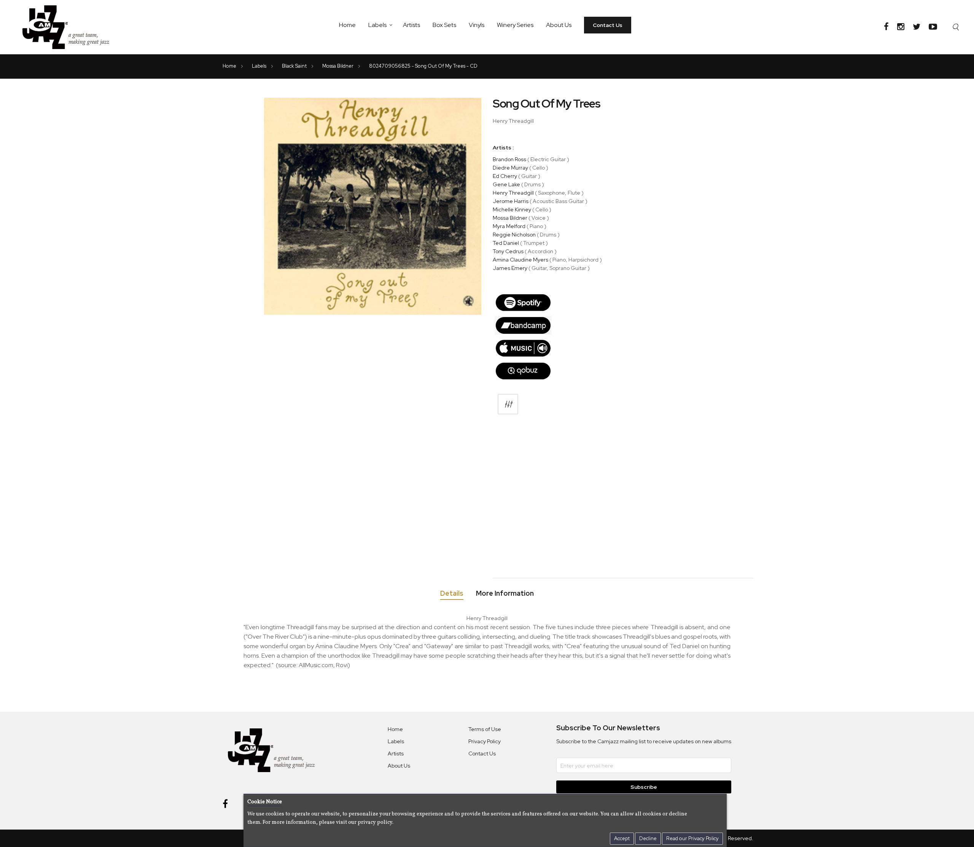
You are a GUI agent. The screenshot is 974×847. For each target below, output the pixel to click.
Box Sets (444, 25)
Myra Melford (509, 226)
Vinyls (476, 25)
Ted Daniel (506, 243)
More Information (505, 593)
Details (451, 593)
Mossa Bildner (338, 66)
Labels (377, 25)
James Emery (510, 268)
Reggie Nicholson (514, 234)
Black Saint (295, 66)
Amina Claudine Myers (520, 259)
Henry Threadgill (513, 192)
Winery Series (515, 25)
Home (347, 25)
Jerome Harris (510, 201)
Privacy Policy (484, 741)
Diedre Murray (510, 167)
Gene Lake (506, 184)
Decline (648, 838)
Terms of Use (484, 729)
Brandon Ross (509, 159)
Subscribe (643, 787)
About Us (558, 25)
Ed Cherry (505, 176)
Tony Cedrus (508, 251)
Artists (411, 25)
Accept (622, 838)
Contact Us (607, 25)
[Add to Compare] (508, 404)
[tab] (451, 595)
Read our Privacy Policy (692, 838)
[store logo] (70, 27)
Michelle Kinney (512, 209)
